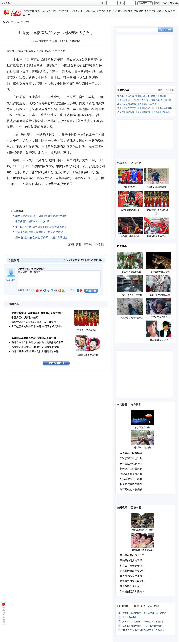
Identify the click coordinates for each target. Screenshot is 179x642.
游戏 (165, 11)
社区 (141, 11)
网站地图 (174, 3)
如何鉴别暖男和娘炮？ (132, 591)
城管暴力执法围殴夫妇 (132, 581)
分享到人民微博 (4, 615)
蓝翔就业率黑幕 (158, 96)
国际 (53, 11)
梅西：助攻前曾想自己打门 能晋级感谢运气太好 (41, 216)
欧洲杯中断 (166, 100)
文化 (125, 11)
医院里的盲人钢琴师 (131, 560)
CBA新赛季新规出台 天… (134, 458)
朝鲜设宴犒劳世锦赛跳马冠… (136, 468)
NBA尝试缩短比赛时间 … (134, 479)
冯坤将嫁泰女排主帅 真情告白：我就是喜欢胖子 (37, 342)
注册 (165, 3)
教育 (72, 11)
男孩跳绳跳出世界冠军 (132, 571)
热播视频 (122, 507)
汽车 (104, 11)
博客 (154, 11)
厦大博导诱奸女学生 (160, 112)
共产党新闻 (29, 11)
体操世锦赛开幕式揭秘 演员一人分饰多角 (33, 322)
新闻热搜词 (123, 90)
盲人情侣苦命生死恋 (131, 576)
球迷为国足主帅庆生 (156, 236)
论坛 (77, 260)
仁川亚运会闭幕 (142, 427)
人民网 (6, 22)
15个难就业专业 (124, 100)
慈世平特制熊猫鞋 (142, 447)
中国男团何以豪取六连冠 (24, 317)
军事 (59, 11)
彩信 (170, 11)
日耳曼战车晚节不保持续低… (136, 463)
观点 (88, 11)
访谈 (159, 11)
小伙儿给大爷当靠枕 (126, 104)
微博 (87, 260)
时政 (43, 11)
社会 (77, 11)
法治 (48, 11)
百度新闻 (170, 90)
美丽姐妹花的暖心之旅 (142, 549)
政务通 (147, 11)
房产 (109, 11)
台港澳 (65, 11)
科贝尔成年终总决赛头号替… (136, 484)
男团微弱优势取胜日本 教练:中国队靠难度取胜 (36, 326)
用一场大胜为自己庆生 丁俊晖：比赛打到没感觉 (41, 237)
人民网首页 (6, 3)
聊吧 (96, 260)
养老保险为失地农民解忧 (133, 586)
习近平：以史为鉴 (125, 96)
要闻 (37, 11)
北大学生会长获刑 (163, 108)
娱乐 (120, 11)
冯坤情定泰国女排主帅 (87, 355)
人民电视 (136, 163)
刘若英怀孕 (154, 100)
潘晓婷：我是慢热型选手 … (135, 474)
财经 (98, 11)
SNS (91, 260)
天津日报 (63, 41)
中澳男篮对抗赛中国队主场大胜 (32, 221)
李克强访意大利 (142, 96)
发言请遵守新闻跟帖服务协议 (31, 268)
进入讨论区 (69, 260)
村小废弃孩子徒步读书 (132, 565)
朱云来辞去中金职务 (146, 104)
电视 (136, 11)
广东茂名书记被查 (125, 112)
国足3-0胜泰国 (130, 187)
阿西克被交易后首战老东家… (136, 489)
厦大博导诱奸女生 (145, 108)
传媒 (130, 11)
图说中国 (136, 507)
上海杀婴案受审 (142, 112)
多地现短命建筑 (140, 100)
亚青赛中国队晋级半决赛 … (135, 453)
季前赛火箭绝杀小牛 (130, 236)
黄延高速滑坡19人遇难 (142, 530)
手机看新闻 (75, 41)
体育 (115, 11)
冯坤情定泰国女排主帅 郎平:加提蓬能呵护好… (36, 347)
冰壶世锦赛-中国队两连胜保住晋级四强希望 (39, 232)
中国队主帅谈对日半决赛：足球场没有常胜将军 (41, 227)
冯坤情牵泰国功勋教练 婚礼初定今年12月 (33, 338)
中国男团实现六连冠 (86, 330)
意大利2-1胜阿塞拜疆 (156, 187)
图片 (82, 11)
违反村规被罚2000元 (126, 108)
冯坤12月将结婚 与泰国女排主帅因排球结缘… (36, 351)
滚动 (27, 22)
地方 (93, 11)
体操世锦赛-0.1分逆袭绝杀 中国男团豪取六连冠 (37, 313)
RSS (28, 14)
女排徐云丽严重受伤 (130, 209)
